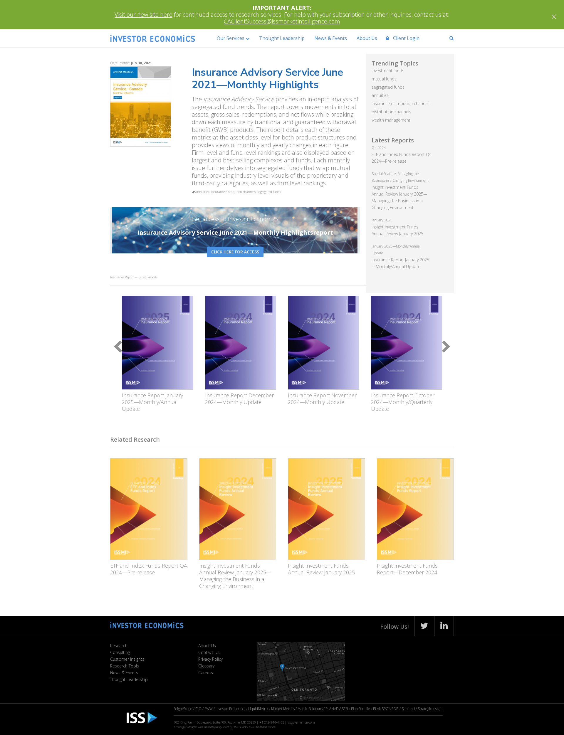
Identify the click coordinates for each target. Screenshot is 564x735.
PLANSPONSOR (386, 708)
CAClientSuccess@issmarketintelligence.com (282, 21)
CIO (198, 708)
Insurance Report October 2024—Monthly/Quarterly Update (402, 402)
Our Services (230, 38)
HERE (251, 727)
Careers (205, 672)
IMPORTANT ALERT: (282, 8)
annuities (202, 192)
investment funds (388, 70)
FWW (208, 708)
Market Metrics (283, 708)
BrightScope (183, 708)
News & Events (330, 38)
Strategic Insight (430, 708)
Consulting (120, 652)
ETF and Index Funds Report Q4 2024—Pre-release (148, 569)
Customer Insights (127, 659)
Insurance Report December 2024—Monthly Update (239, 399)
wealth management (391, 120)
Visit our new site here (143, 14)
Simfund (408, 708)
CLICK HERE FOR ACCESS (235, 252)
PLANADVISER (336, 708)
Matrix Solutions (310, 708)
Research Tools (124, 666)
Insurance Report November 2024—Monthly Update (322, 399)
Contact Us (208, 652)
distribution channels (391, 112)
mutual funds (384, 79)
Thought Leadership (282, 38)
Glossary (206, 666)
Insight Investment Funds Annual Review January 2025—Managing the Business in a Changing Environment (235, 575)
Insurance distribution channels (233, 192)
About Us (367, 38)
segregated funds (269, 192)
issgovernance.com (301, 722)
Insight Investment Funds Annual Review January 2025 (321, 569)
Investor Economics (230, 708)
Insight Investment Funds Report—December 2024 (407, 569)
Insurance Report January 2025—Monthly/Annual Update (152, 402)
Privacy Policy (210, 659)
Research (118, 645)
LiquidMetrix (258, 708)
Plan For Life (360, 708)
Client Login (405, 38)
